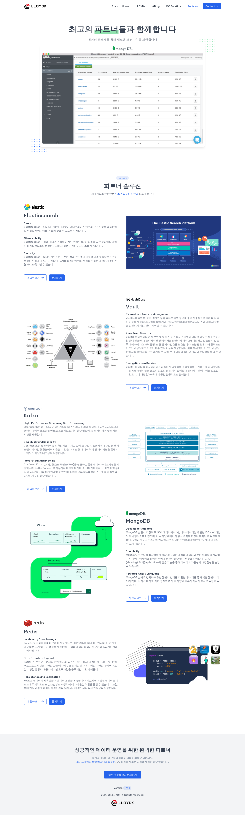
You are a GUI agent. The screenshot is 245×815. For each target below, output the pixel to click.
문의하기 (57, 277)
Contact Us (212, 6)
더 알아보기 (33, 277)
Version (122, 787)
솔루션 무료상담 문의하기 (122, 774)
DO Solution (173, 6)
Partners (193, 6)
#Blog (156, 6)
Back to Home (120, 6)
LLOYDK (141, 6)
